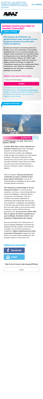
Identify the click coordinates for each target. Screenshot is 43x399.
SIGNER (21, 84)
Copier (21, 270)
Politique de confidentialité (10, 4)
